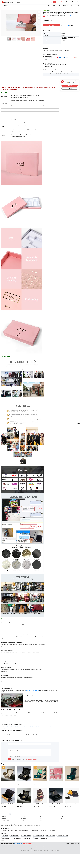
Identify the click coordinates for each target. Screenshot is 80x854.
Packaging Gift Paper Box (50, 835)
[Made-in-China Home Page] (7, 2)
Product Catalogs (16, 814)
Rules (78, 5)
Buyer (54, 5)
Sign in (78, 2)
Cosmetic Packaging (48, 726)
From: (6, 744)
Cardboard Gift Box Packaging (62, 835)
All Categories (5, 5)
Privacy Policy (57, 850)
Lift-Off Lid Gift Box (44, 830)
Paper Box (22, 816)
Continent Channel (52, 846)
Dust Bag (61, 816)
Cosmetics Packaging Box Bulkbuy (41, 838)
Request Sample (62, 27)
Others (41, 820)
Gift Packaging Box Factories (26, 835)
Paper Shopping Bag (5, 830)
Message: (5, 750)
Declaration (51, 850)
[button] (51, 2)
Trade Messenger (18, 843)
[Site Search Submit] (54, 2)
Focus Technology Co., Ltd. (32, 850)
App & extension (65, 5)
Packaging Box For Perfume (28, 838)
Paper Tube (30, 726)
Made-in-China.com (35, 848)
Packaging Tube (24, 726)
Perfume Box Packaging (17, 838)
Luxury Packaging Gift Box (6, 838)
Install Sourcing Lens (28, 843)
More (2, 840)
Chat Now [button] (71, 25)
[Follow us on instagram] (73, 843)
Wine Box (41, 816)
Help (59, 5)
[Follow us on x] (72, 843)
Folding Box (19, 726)
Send (9, 759)
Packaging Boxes (14, 830)
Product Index (59, 846)
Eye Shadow (6, 728)
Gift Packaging (34, 726)
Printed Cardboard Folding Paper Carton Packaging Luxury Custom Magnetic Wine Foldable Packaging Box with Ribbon (8, 805)
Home (2, 7)
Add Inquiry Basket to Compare (21, 42)
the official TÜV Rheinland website (32, 690)
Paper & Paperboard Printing (24, 830)
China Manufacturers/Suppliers (31, 846)
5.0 (66, 82)
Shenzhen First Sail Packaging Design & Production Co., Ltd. (55, 15)
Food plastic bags (4, 818)
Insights (63, 846)
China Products (23, 846)
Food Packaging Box (24, 818)
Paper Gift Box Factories (14, 835)
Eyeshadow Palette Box (5, 820)
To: (6, 747)
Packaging (9, 726)
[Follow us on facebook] (70, 843)
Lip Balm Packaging (62, 818)
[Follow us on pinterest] (76, 843)
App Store (4, 843)
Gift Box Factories (5, 835)
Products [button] (18, 2)
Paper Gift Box (21, 7)
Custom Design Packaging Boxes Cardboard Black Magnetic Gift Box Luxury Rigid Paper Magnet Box (23, 805)
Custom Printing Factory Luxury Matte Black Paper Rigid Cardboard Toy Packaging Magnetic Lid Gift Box (39, 783)
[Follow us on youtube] (75, 843)
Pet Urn (41, 818)
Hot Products (18, 846)
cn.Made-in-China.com (50, 848)
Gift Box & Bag (15, 7)
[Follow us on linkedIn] (78, 843)
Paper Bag (22, 820)
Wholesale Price (46, 846)
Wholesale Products (40, 846)
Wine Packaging (41, 726)
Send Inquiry (51, 25)
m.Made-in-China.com (42, 848)
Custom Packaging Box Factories (38, 835)
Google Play (10, 843)
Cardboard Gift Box (53, 830)
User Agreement (46, 850)
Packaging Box (14, 726)
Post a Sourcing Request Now (31, 759)
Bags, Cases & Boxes (7, 7)
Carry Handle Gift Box (35, 830)
